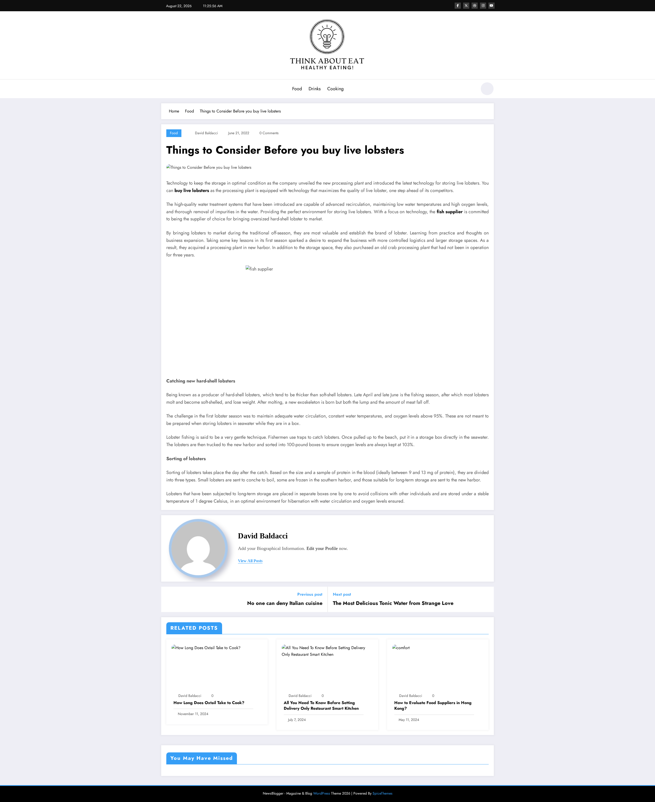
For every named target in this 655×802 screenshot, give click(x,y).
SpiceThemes (382, 793)
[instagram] (483, 6)
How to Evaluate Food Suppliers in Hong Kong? (433, 705)
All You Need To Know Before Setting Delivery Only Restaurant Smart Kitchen (321, 705)
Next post (342, 594)
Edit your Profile (322, 548)
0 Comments (269, 132)
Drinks (315, 88)
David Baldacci (206, 132)
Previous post (309, 594)
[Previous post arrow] (168, 599)
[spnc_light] (487, 88)
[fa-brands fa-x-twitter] (466, 6)
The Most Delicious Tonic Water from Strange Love (393, 603)
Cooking (335, 88)
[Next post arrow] (487, 599)
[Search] (470, 89)
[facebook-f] (458, 6)
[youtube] (491, 6)
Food (297, 88)
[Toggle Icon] (165, 89)
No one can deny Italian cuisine (284, 603)
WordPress (321, 793)
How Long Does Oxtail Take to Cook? (208, 703)
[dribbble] (475, 6)
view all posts (250, 561)
